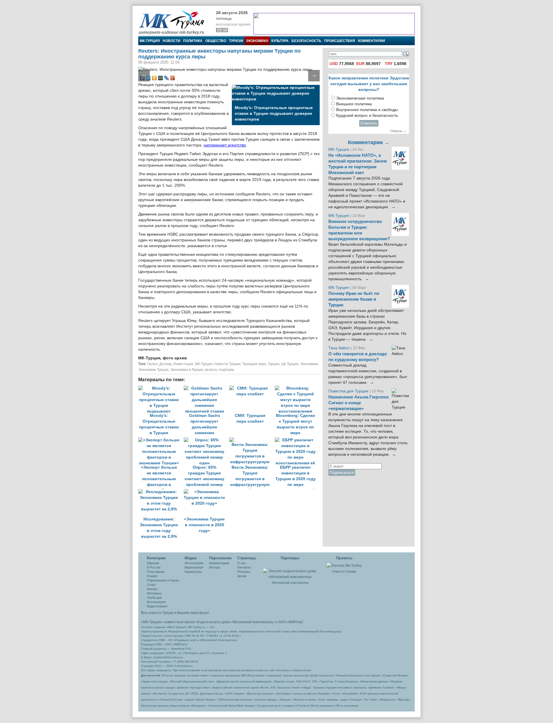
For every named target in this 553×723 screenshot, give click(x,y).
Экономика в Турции (186, 370)
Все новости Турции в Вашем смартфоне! (175, 613)
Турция (273, 364)
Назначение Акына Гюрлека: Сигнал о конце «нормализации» (358, 403)
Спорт (151, 584)
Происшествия (339, 41)
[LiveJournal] (167, 78)
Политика (192, 41)
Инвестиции (183, 364)
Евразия (153, 563)
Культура (280, 41)
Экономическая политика (360, 98)
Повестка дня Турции (349, 391)
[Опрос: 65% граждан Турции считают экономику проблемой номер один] (206, 440)
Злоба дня (154, 597)
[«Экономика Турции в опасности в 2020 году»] (206, 492)
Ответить (368, 123)
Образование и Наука (163, 580)
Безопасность (306, 41)
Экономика (257, 41)
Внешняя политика (354, 104)
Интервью (154, 593)
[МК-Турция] (174, 22)
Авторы (214, 567)
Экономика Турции (153, 370)
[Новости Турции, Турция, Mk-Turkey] (344, 565)
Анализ (152, 589)
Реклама (243, 571)
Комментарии (371, 41)
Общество (215, 41)
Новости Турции (227, 364)
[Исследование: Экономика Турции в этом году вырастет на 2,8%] (161, 492)
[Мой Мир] (161, 78)
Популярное (156, 571)
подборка (226, 370)
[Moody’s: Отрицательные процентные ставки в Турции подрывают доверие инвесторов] (161, 388)
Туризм (236, 41)
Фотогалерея (156, 602)
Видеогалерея (157, 606)
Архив (241, 576)
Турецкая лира (254, 364)
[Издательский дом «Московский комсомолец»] (290, 571)
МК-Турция (150, 41)
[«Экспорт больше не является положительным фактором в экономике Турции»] (161, 440)
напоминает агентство (225, 145)
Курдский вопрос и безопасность (367, 115)
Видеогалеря (194, 567)
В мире (152, 576)
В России (153, 567)
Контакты (244, 567)
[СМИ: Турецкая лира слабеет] (252, 388)
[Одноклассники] (154, 78)
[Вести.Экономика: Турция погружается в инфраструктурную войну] (252, 440)
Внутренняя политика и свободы (367, 110)
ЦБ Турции (289, 364)
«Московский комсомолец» (252, 622)
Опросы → (398, 131)
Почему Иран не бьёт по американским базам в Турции (353, 299)
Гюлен (152, 364)
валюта (211, 370)
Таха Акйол (339, 348)
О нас (241, 563)
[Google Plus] (173, 78)
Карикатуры (193, 571)
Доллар (165, 364)
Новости (171, 41)
